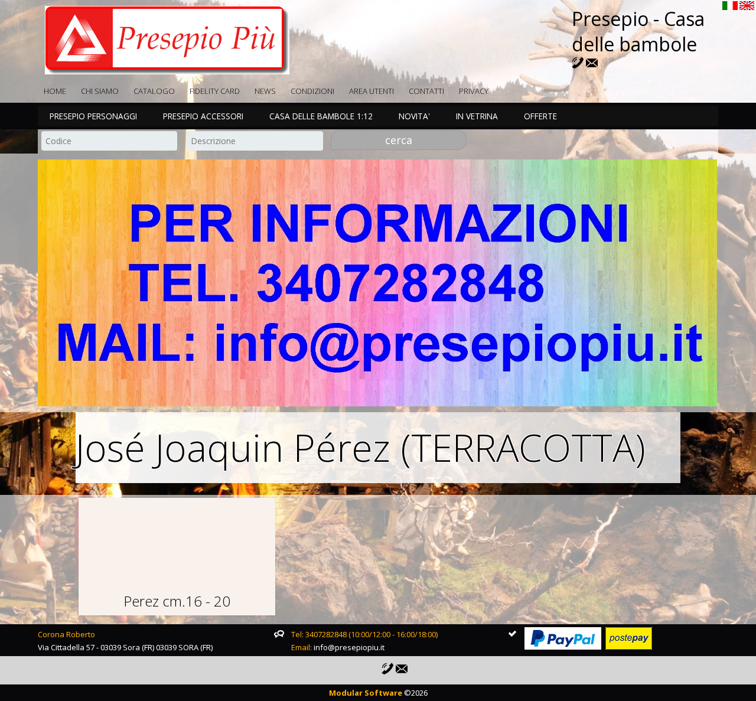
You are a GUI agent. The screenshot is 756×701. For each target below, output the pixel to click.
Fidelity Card (215, 91)
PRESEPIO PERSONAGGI (93, 116)
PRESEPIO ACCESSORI (203, 116)
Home (55, 91)
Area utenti (371, 91)
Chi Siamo (100, 91)
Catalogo (154, 91)
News (265, 91)
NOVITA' (414, 116)
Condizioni (312, 91)
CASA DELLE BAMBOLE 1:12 (321, 116)
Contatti (426, 91)
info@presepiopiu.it (349, 647)
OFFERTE (540, 116)
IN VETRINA (477, 116)
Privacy (473, 91)
